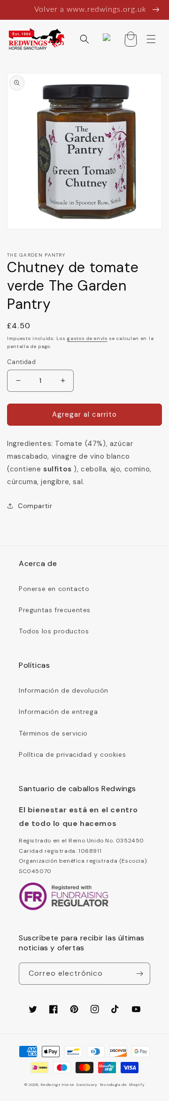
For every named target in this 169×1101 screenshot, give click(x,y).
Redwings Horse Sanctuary (69, 1084)
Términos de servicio (53, 733)
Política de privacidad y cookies (72, 754)
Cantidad (21, 362)
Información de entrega (58, 711)
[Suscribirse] (139, 974)
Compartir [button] (35, 506)
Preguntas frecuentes (55, 610)
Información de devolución (63, 690)
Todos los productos (54, 631)
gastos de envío (87, 338)
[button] (84, 39)
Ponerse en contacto (54, 588)
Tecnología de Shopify (122, 1084)
